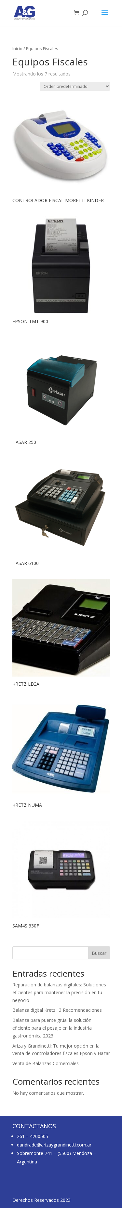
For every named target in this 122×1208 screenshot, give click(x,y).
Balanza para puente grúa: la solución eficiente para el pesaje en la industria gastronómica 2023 (52, 1028)
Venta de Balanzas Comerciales (45, 1063)
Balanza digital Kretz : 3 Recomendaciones (57, 1010)
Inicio (17, 48)
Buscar (99, 953)
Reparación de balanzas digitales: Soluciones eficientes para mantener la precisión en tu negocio (59, 992)
